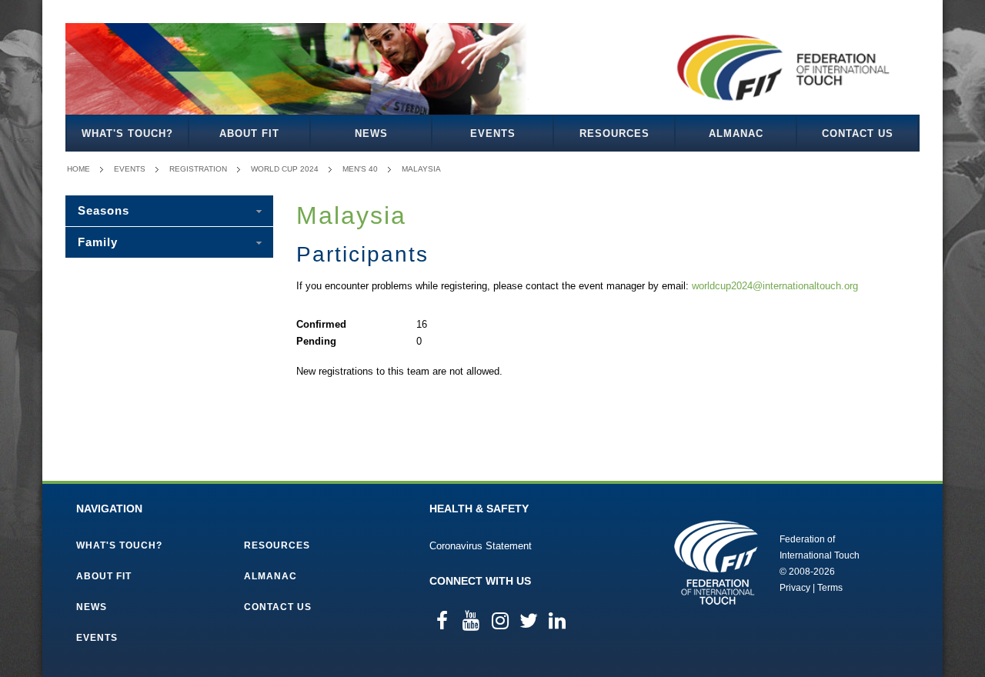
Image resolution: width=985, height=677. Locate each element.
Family (98, 241)
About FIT (249, 133)
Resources (614, 133)
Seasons (103, 210)
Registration (198, 169)
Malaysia (421, 169)
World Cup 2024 (285, 169)
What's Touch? (127, 133)
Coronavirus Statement (480, 546)
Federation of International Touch (716, 562)
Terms (830, 587)
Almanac (736, 133)
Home (78, 169)
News (371, 133)
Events (493, 133)
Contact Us (857, 133)
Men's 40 (360, 169)
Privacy (795, 587)
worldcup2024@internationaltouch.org (775, 286)
